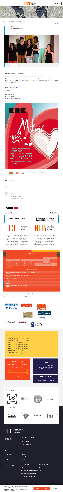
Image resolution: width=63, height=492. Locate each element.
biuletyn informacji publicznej (32, 470)
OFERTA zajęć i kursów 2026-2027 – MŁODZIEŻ (18, 344)
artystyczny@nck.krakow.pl (15, 98)
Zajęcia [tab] (35, 251)
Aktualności (8, 454)
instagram (45, 464)
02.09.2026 (8, 286)
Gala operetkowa (9, 282)
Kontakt (24, 459)
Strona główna (5, 21)
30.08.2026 (8, 283)
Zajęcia (7, 459)
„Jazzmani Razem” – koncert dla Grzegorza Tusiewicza (45, 219)
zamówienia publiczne (30, 473)
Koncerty (14, 64)
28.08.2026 (8, 273)
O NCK (6, 456)
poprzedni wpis (9, 212)
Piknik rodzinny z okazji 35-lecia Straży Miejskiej (17, 275)
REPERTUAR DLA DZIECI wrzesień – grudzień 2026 (18, 338)
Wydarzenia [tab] (8, 251)
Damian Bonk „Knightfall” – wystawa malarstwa (16, 285)
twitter (26, 467)
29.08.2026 (8, 280)
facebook (26, 464)
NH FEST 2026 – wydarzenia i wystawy (16, 353)
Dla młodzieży (9, 69)
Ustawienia (55, 488)
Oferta (24, 456)
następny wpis (54, 212)
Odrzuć (46, 488)
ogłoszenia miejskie (29, 477)
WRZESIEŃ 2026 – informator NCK (15, 351)
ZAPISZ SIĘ (17, 376)
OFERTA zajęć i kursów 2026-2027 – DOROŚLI (18, 346)
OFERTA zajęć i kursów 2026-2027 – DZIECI (17, 342)
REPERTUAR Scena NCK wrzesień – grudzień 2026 (18, 340)
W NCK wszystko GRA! (11, 278)
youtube (44, 467)
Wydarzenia (25, 454)
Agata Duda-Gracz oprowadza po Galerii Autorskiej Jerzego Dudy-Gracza (22, 272)
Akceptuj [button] (37, 488)
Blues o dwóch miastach (17, 218)
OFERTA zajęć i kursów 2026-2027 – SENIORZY (18, 349)
